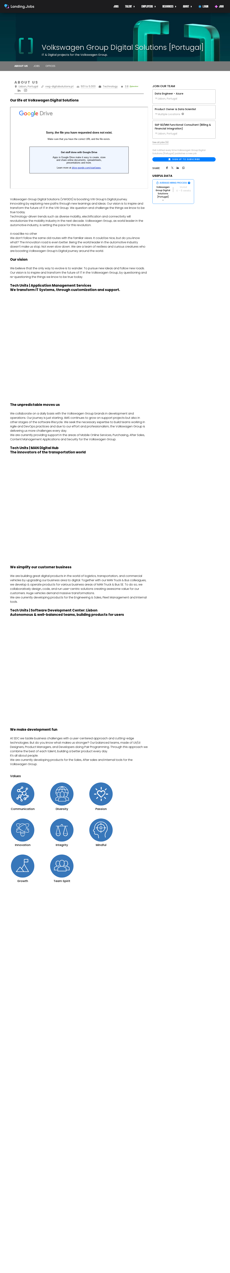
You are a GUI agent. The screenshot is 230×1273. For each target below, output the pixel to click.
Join (221, 6)
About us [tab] (21, 66)
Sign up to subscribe (186, 159)
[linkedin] (19, 90)
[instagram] (25, 90)
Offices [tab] (50, 66)
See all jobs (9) (160, 142)
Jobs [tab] (36, 66)
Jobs (116, 6)
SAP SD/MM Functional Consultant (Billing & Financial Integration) (183, 126)
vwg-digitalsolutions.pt (59, 86)
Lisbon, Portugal (28, 86)
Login (205, 6)
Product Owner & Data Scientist (175, 109)
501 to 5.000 (88, 86)
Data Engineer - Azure (169, 93)
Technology (110, 86)
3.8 (126, 86)
